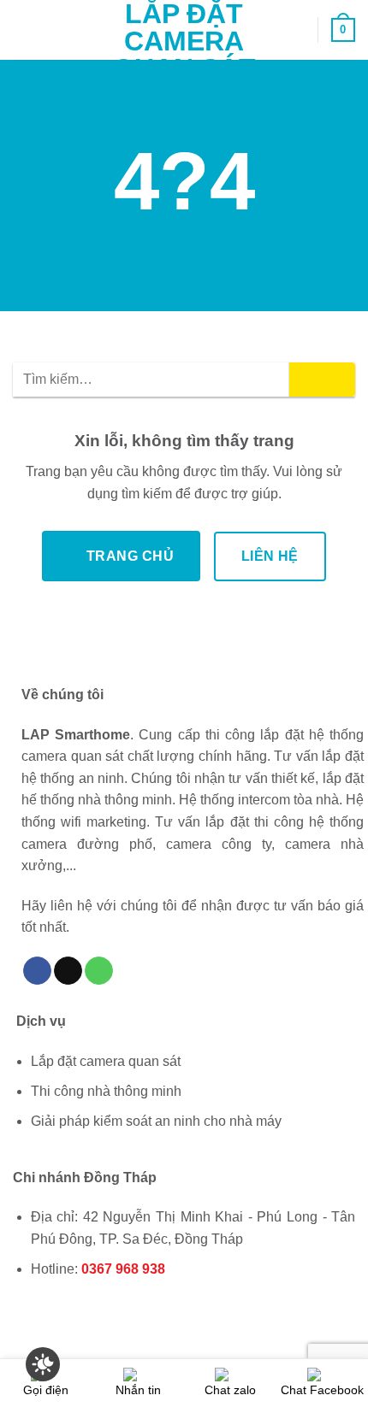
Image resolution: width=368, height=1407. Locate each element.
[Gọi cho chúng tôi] (99, 971)
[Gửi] (322, 379)
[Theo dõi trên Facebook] (37, 971)
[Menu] (23, 29)
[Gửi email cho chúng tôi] (68, 971)
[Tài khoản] (297, 30)
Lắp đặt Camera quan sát (184, 41)
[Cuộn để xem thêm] (184, 272)
